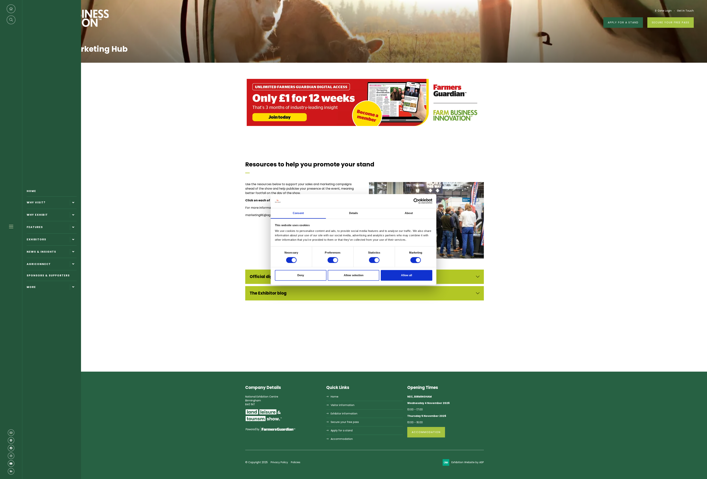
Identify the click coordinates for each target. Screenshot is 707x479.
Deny (300, 275)
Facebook (11, 448)
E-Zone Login (663, 11)
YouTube (11, 463)
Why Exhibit (37, 215)
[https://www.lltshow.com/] (263, 421)
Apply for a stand (342, 430)
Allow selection (353, 275)
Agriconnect (39, 264)
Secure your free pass (670, 22)
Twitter (11, 440)
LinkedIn (11, 471)
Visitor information (342, 405)
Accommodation (342, 439)
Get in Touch (685, 11)
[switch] (333, 260)
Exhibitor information (344, 413)
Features (35, 227)
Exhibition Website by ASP (467, 462)
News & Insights (41, 252)
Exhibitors (36, 239)
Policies (295, 462)
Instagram (11, 456)
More (31, 287)
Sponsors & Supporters (48, 275)
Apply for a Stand (623, 22)
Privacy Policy (279, 462)
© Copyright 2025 (256, 462)
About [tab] (409, 213)
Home (31, 191)
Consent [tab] (298, 213)
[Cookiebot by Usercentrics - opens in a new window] (416, 201)
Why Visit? (36, 202)
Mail (11, 432)
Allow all (406, 275)
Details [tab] (353, 213)
